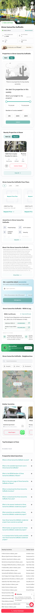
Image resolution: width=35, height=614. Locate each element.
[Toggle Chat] (31, 604)
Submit (18, 122)
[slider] (6, 102)
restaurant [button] (28, 366)
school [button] (18, 366)
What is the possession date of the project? (14, 295)
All (4, 185)
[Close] (31, 594)
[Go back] (3, 3)
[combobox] (18, 361)
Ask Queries (17, 300)
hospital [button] (8, 366)
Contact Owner (18, 166)
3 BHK (17, 185)
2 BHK (10, 185)
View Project (11, 432)
